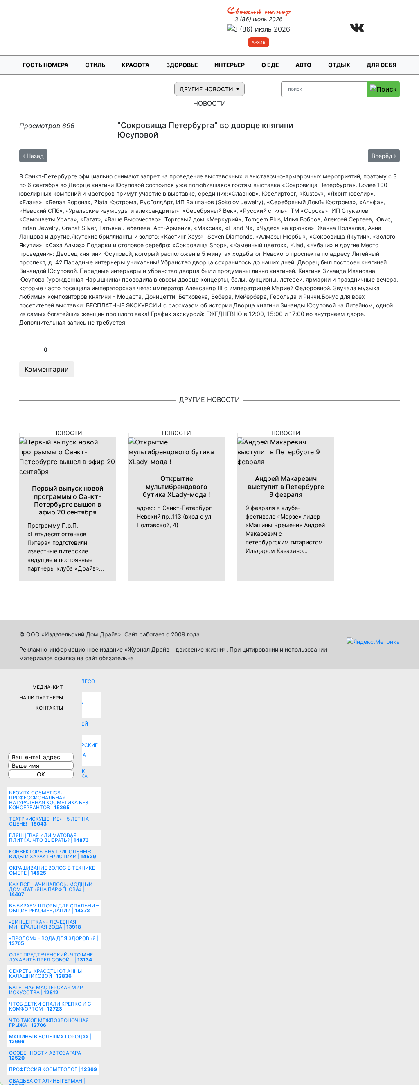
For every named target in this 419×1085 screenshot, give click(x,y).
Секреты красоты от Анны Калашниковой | (45, 973)
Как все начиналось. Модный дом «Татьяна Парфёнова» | (50, 889)
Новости (67, 432)
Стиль (95, 64)
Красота (135, 64)
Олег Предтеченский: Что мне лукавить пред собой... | (51, 957)
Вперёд (383, 155)
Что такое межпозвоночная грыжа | (49, 1022)
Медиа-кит (47, 687)
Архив (259, 42)
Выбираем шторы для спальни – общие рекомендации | (54, 908)
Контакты (49, 708)
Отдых (339, 64)
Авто (303, 64)
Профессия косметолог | (53, 1069)
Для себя (381, 64)
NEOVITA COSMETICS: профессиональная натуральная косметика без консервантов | (48, 800)
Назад (34, 155)
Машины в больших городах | (50, 1038)
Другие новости (207, 89)
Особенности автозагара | (46, 1055)
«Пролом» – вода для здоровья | (54, 940)
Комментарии (47, 369)
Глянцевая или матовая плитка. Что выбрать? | (49, 837)
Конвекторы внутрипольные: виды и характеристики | (52, 853)
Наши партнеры (41, 698)
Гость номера (45, 64)
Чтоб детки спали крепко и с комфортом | (50, 1006)
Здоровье (182, 64)
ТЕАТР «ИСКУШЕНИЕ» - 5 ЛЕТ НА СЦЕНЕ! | (49, 821)
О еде (270, 64)
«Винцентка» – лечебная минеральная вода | (45, 924)
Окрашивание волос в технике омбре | (52, 870)
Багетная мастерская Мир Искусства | (46, 989)
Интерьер (229, 64)
